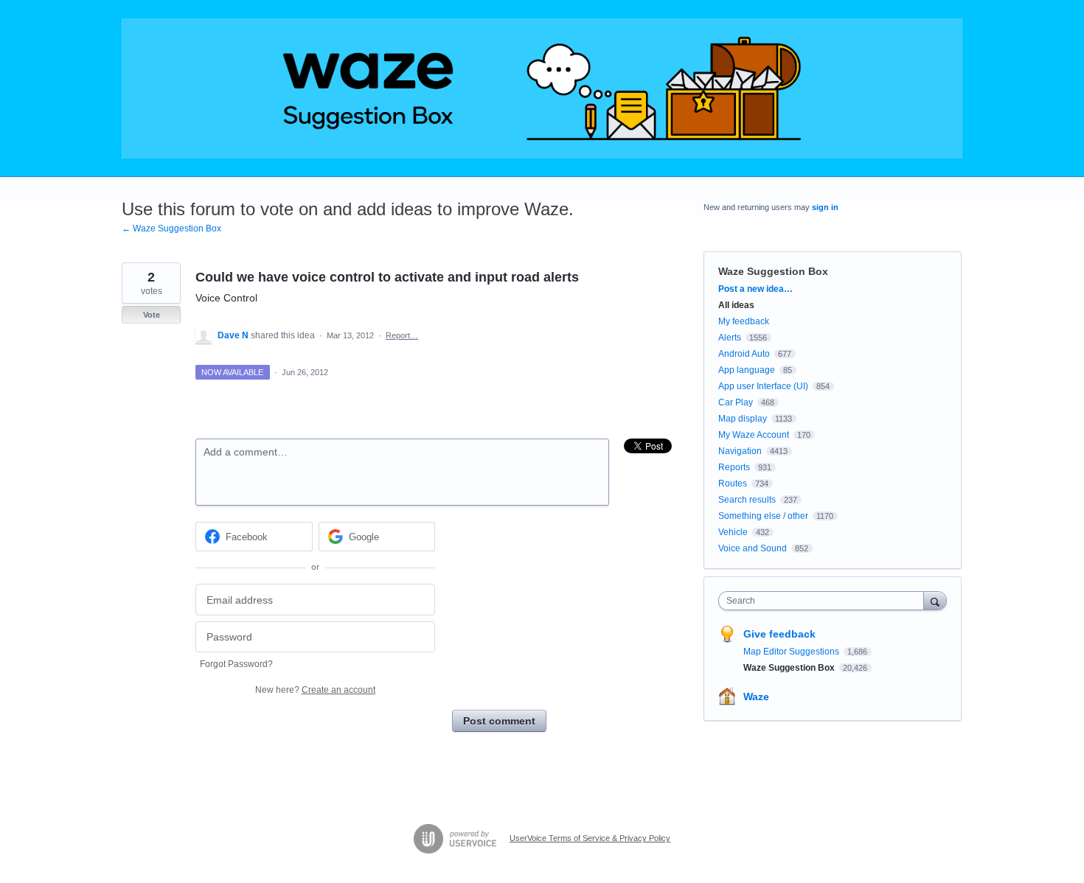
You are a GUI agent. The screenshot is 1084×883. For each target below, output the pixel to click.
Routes (732, 483)
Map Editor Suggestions (792, 651)
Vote (151, 314)
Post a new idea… (755, 289)
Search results (747, 500)
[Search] (935, 600)
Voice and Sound (752, 548)
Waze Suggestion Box (773, 271)
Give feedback (779, 634)
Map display (742, 418)
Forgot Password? (236, 664)
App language (746, 370)
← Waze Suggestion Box (171, 228)
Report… (402, 335)
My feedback (743, 321)
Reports (734, 467)
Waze (756, 696)
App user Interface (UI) (763, 386)
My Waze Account (753, 435)
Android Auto (744, 354)
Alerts (729, 337)
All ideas (736, 305)
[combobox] (825, 601)
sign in (825, 207)
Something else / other (763, 516)
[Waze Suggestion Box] (542, 88)
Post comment (499, 721)
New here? (315, 690)
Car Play (735, 402)
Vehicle (733, 532)
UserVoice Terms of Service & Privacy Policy (590, 838)
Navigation (740, 451)
